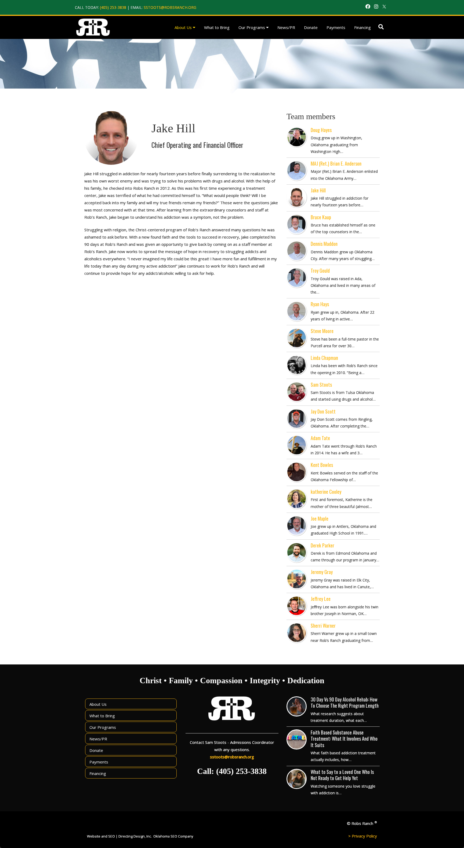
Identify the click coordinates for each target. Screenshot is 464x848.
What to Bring (217, 27)
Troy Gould (320, 270)
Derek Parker (322, 545)
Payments (336, 27)
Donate (311, 27)
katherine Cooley (326, 491)
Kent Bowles (322, 464)
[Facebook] (367, 6)
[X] (384, 6)
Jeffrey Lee (321, 598)
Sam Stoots (321, 384)
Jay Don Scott (323, 411)
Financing (362, 27)
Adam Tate (320, 437)
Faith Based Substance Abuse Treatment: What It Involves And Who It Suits (344, 738)
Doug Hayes (321, 129)
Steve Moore (322, 330)
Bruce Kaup (321, 217)
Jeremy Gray (322, 571)
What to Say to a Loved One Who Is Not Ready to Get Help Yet (342, 774)
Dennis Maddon (324, 243)
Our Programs (251, 27)
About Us (183, 27)
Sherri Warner (323, 625)
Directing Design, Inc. (135, 836)
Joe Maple (319, 518)
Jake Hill (318, 190)
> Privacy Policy (362, 836)
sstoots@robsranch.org (170, 7)
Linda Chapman (324, 357)
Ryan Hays (320, 304)
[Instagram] (376, 6)
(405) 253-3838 (113, 7)
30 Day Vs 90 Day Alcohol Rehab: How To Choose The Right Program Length (345, 702)
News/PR (286, 27)
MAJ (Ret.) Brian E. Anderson (336, 163)
